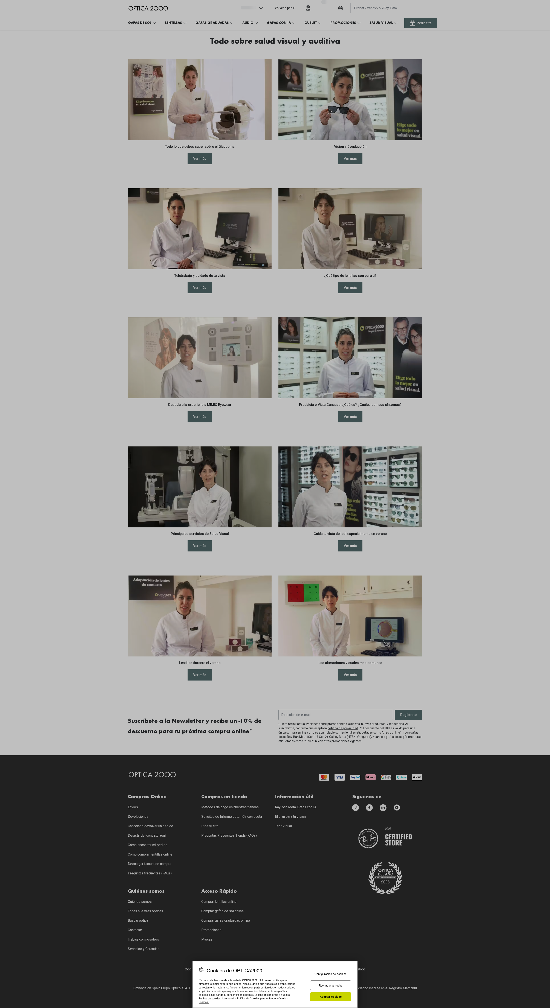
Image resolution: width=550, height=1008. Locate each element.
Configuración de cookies (331, 974)
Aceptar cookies (331, 996)
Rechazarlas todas (330, 985)
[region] (275, 984)
